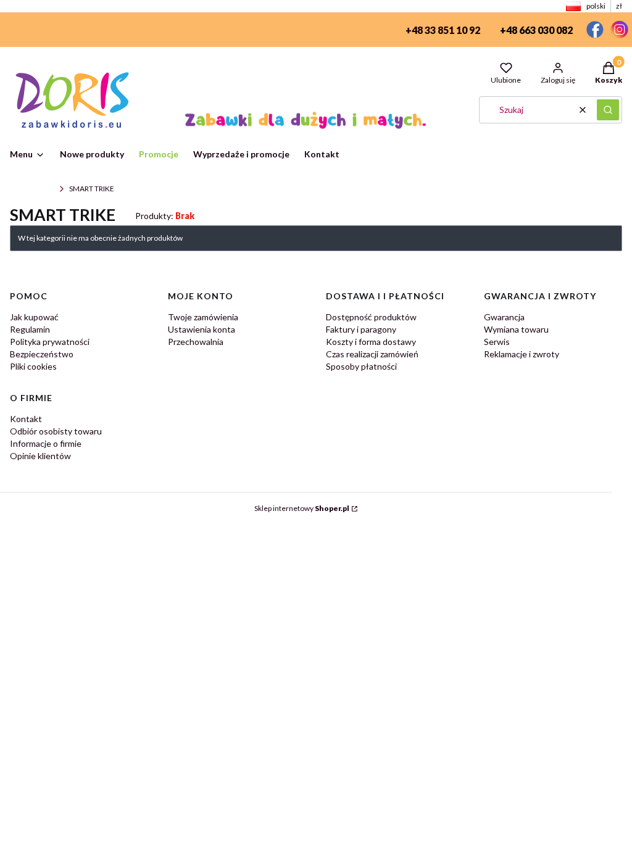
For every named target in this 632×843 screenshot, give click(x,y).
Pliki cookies (33, 366)
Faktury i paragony (361, 329)
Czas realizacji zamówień (372, 354)
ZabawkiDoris (32, 188)
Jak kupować (34, 317)
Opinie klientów (40, 456)
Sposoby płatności (361, 366)
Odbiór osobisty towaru (56, 431)
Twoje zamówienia (203, 317)
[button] (608, 109)
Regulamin (30, 329)
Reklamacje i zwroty (521, 354)
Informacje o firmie (45, 443)
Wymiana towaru (516, 329)
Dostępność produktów (371, 317)
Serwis (497, 341)
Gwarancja (504, 317)
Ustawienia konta (201, 329)
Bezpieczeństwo (41, 354)
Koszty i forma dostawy (371, 341)
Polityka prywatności (49, 341)
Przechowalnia (195, 341)
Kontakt (26, 418)
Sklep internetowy (301, 508)
